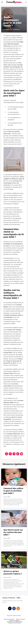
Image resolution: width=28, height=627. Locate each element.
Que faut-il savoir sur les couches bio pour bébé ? (13, 532)
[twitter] (10, 608)
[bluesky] (21, 453)
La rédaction (8, 29)
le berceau (17, 218)
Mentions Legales (15, 620)
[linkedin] (17, 453)
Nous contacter (20, 619)
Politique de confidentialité (14, 621)
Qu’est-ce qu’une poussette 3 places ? (13, 572)
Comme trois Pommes (14, 623)
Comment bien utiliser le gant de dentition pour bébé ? (13, 490)
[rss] (18, 608)
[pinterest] (14, 453)
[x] (6, 453)
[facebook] (10, 453)
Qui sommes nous (9, 619)
